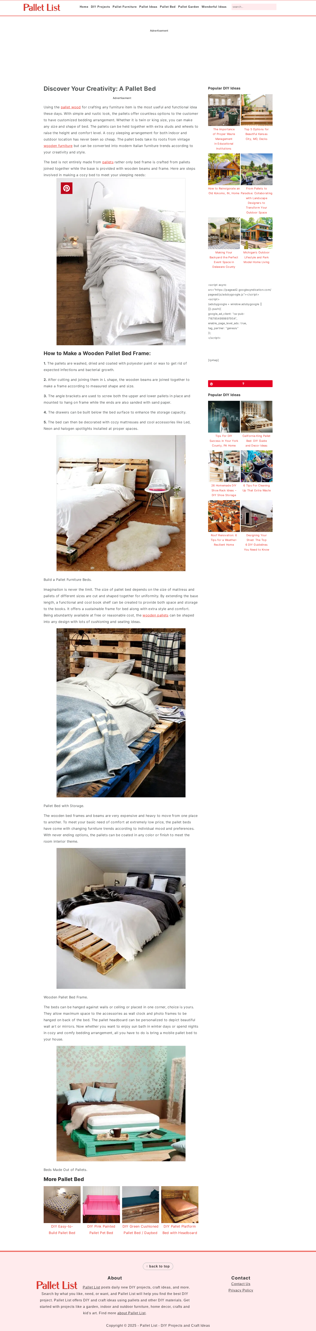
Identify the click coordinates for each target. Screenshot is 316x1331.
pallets (108, 162)
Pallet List (91, 1287)
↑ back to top (158, 1266)
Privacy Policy (241, 1290)
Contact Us (240, 1284)
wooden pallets (155, 615)
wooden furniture (58, 146)
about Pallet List (131, 1313)
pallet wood (71, 107)
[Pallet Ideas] (42, 9)
